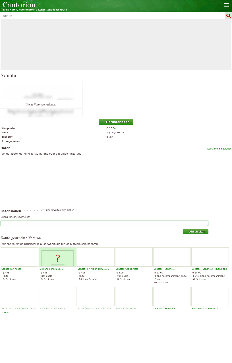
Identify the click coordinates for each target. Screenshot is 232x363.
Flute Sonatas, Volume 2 (205, 308)
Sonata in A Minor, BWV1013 (93, 269)
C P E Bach (112, 128)
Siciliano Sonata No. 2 (51, 269)
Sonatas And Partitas (127, 269)
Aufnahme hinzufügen (219, 149)
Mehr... (7, 312)
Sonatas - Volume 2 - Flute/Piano (209, 269)
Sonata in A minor (11, 269)
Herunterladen (118, 122)
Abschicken (197, 231)
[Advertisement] (116, 44)
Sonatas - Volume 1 (164, 269)
